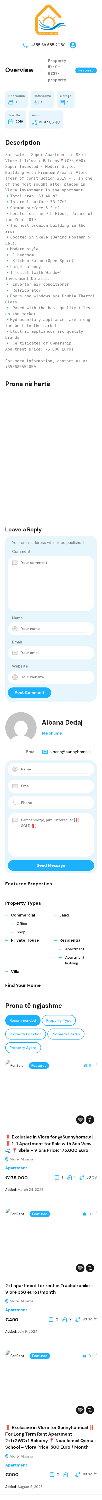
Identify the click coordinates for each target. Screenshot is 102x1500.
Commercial (23, 915)
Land (64, 915)
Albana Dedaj (62, 722)
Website (20, 666)
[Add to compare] (90, 1119)
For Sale (17, 1065)
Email (17, 642)
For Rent (17, 1214)
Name (17, 618)
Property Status (66, 1034)
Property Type (58, 1020)
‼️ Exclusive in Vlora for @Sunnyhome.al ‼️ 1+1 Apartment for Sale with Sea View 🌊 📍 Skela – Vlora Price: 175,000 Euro (49, 1143)
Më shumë (52, 733)
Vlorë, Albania (21, 1159)
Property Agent (23, 1047)
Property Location (26, 1034)
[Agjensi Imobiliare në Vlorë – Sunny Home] (51, 19)
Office (22, 923)
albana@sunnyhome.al (70, 751)
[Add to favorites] (80, 1119)
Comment (21, 551)
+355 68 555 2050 (48, 45)
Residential (70, 940)
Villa (15, 971)
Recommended (23, 1020)
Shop (21, 932)
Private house (25, 940)
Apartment (74, 949)
